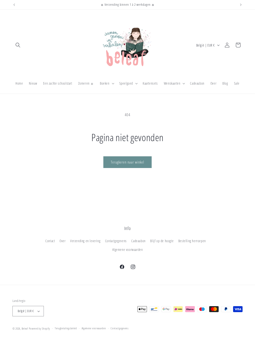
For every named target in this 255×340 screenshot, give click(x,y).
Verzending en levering (85, 240)
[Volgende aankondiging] (240, 4)
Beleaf (25, 328)
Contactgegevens (116, 240)
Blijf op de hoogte (162, 240)
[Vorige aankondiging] (14, 4)
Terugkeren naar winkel (127, 162)
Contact (50, 240)
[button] (17, 45)
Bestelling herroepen (192, 240)
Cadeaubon (138, 240)
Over (62, 240)
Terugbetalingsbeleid (66, 328)
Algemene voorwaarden (127, 249)
